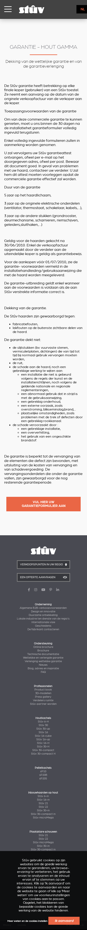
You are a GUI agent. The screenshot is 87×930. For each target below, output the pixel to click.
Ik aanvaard (64, 921)
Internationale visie (43, 622)
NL (83, 9)
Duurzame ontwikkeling (43, 615)
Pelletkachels (43, 767)
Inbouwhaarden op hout (43, 792)
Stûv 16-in (43, 799)
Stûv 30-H (43, 746)
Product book (43, 689)
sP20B (43, 774)
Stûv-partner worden (43, 703)
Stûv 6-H (43, 721)
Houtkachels (43, 718)
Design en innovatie (43, 611)
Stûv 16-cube (43, 735)
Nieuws (43, 664)
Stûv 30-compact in (43, 814)
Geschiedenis (43, 625)
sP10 (43, 771)
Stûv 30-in (43, 810)
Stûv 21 (43, 803)
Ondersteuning (43, 643)
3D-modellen (43, 693)
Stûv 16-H (43, 743)
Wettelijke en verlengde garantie (43, 657)
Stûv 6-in (43, 796)
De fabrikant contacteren (43, 629)
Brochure (43, 650)
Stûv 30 (43, 725)
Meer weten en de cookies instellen (27, 921)
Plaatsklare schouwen (43, 831)
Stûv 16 (43, 732)
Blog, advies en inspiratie (43, 668)
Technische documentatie (43, 654)
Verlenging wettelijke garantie (43, 661)
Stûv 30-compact (43, 750)
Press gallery (43, 696)
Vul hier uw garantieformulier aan (43, 504)
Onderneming (43, 604)
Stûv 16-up (43, 739)
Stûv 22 (43, 806)
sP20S (43, 778)
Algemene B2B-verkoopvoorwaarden (43, 607)
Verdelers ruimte (43, 700)
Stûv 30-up (43, 728)
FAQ (43, 672)
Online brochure (43, 647)
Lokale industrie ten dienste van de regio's (43, 618)
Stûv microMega (43, 817)
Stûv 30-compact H (43, 753)
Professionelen (43, 686)
